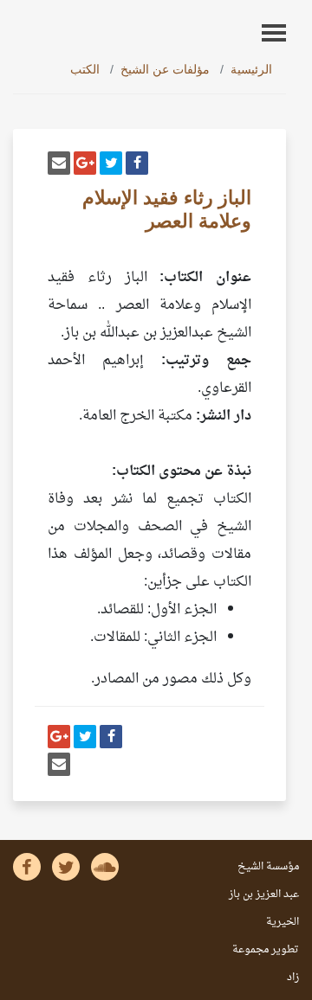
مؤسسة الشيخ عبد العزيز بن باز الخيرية (264, 894)
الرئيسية (251, 69)
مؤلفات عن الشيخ (165, 69)
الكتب (85, 69)
